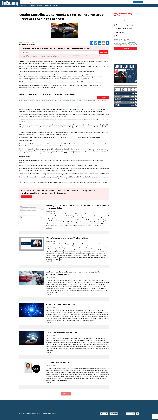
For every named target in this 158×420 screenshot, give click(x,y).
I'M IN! (103, 97)
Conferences (47, 5)
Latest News (56, 5)
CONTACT (113, 414)
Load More (66, 393)
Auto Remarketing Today (124, 25)
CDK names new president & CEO (59, 362)
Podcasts (23, 5)
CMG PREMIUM (147, 2)
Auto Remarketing (26, 2)
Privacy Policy (76, 55)
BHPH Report (54, 2)
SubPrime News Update (124, 28)
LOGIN (155, 2)
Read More (49, 227)
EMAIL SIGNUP (138, 2)
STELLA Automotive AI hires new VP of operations (67, 238)
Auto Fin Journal (64, 2)
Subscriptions (31, 5)
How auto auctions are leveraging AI (61, 332)
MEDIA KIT (103, 414)
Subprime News (44, 2)
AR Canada (36, 2)
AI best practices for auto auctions (60, 304)
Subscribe (103, 52)
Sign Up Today (26, 197)
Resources (39, 5)
